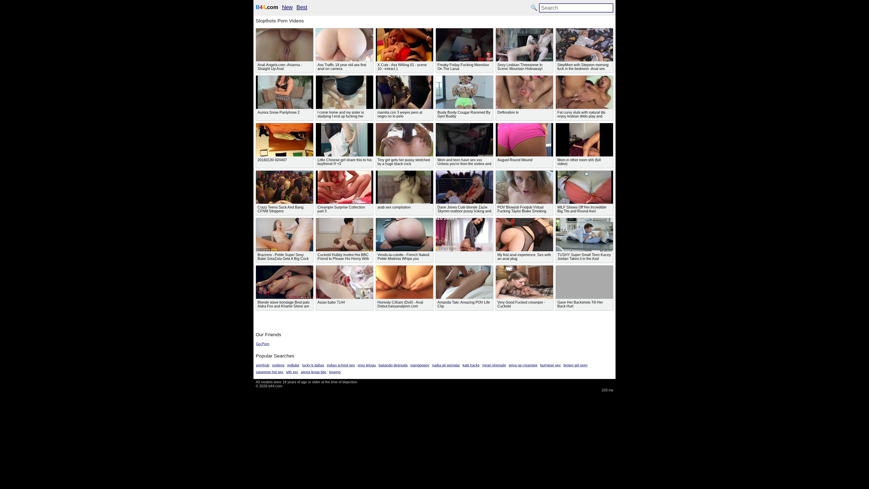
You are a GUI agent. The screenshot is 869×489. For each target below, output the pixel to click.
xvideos (278, 365)
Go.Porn (262, 344)
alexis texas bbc (314, 372)
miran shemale (494, 365)
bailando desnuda (393, 365)
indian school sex (341, 365)
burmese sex (550, 365)
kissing (335, 372)
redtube (293, 365)
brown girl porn (575, 365)
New (287, 7)
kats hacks (471, 365)
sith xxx (292, 372)
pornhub (262, 365)
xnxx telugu (367, 365)
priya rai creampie (523, 365)
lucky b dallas (313, 365)
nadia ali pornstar (446, 365)
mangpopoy (419, 365)
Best (301, 7)
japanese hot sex (269, 372)
